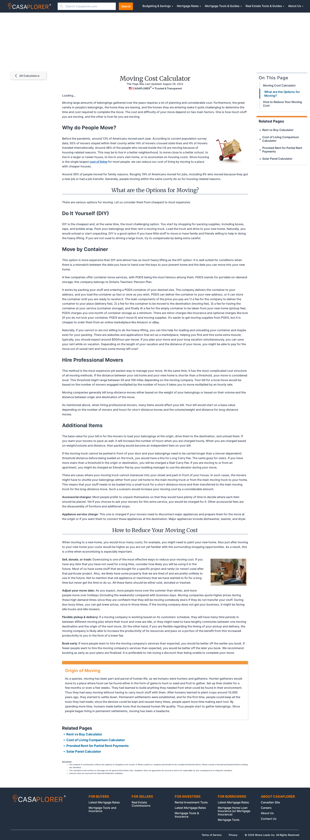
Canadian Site (270, 802)
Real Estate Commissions (141, 804)
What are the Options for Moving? (282, 93)
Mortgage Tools (228, 820)
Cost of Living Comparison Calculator (95, 740)
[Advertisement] (155, 39)
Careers (266, 808)
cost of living (98, 161)
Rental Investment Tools (191, 802)
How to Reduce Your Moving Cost (282, 103)
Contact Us (268, 818)
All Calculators (29, 76)
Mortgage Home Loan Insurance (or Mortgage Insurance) (234, 811)
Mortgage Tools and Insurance (102, 809)
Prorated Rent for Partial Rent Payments (97, 746)
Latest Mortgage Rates (104, 802)
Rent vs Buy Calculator (84, 734)
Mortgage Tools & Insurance (187, 814)
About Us (267, 813)
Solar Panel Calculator (83, 751)
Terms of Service (212, 835)
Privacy (233, 835)
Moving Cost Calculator (279, 85)
